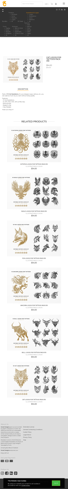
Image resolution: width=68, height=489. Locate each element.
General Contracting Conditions (32, 429)
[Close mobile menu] (3, 11)
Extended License (28, 427)
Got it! (56, 483)
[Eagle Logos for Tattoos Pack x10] (34, 191)
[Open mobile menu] (3, 9)
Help (24, 440)
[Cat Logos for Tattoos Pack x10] (34, 379)
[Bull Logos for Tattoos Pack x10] (34, 332)
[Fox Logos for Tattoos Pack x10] (34, 238)
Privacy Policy (27, 437)
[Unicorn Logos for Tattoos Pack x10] (34, 285)
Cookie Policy (27, 432)
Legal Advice (27, 435)
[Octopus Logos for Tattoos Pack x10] (34, 144)
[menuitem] (5, 21)
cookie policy (25, 485)
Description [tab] (23, 89)
